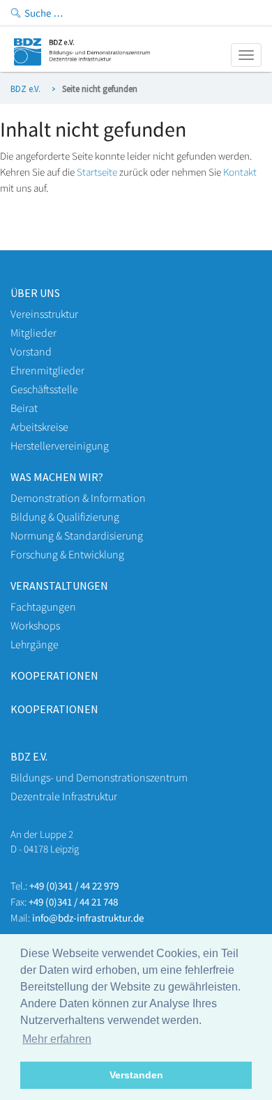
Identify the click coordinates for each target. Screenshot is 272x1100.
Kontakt (240, 171)
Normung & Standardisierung (76, 535)
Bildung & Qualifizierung (64, 517)
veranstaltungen (59, 586)
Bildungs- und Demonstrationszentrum (99, 777)
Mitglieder (33, 332)
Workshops (35, 625)
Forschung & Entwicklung (67, 554)
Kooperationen (54, 675)
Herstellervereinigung (59, 445)
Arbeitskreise (39, 427)
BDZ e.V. (25, 89)
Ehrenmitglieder (47, 370)
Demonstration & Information (78, 498)
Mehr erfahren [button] (56, 1039)
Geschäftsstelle (44, 389)
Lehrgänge (34, 644)
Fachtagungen (43, 606)
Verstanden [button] (136, 1074)
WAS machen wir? (56, 477)
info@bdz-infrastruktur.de (88, 917)
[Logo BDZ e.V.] (82, 61)
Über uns (35, 293)
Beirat (24, 408)
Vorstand (31, 351)
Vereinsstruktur (44, 314)
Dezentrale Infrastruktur (63, 796)
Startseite (97, 171)
